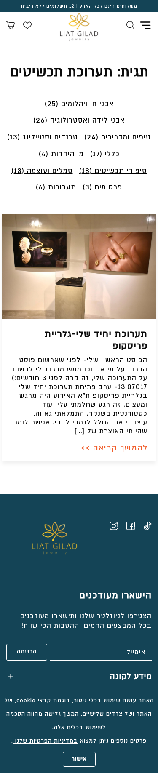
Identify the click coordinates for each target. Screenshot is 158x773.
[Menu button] (145, 25)
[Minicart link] (10, 26)
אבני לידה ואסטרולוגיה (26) (79, 120)
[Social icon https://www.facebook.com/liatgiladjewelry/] (130, 526)
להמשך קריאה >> (114, 447)
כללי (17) (105, 154)
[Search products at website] (130, 26)
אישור (79, 759)
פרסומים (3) (102, 187)
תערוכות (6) (56, 187)
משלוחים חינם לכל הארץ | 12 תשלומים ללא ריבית (79, 6)
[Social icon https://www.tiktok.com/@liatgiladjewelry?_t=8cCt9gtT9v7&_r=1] (147, 526)
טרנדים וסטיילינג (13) (42, 137)
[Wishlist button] (27, 26)
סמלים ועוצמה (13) (42, 171)
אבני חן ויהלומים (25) (79, 104)
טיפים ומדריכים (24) (117, 137)
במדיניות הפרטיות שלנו (45, 741)
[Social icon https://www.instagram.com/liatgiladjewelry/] (114, 526)
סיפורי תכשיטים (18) (113, 171)
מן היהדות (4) (61, 154)
